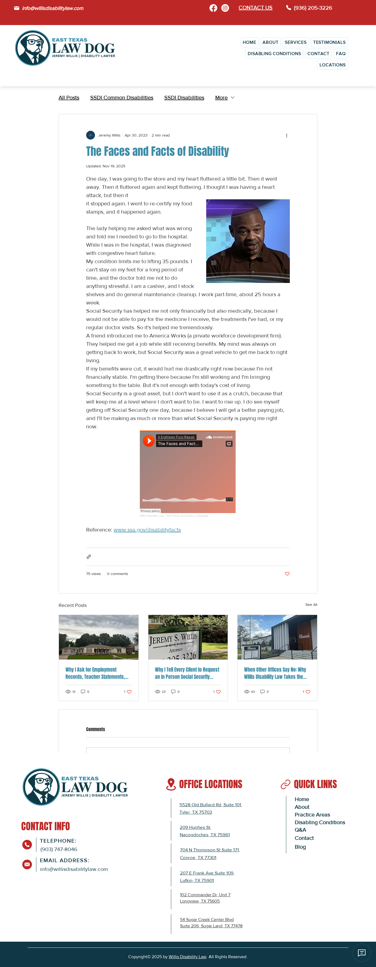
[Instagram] (225, 8)
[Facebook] (213, 8)
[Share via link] (88, 556)
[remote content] (188, 474)
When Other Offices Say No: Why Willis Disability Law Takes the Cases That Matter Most (275, 673)
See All (311, 604)
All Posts (69, 97)
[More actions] (286, 135)
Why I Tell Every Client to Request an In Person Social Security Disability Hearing (187, 673)
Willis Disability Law (187, 956)
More (221, 97)
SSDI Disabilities (184, 97)
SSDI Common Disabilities (121, 97)
